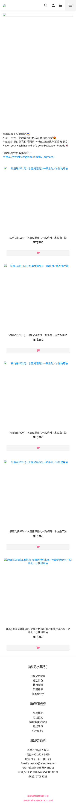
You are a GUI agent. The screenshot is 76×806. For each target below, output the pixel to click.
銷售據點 (38, 713)
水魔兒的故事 (38, 676)
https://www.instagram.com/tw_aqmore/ (28, 156)
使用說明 (38, 685)
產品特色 (38, 680)
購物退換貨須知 (38, 722)
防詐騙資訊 (38, 730)
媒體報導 (38, 689)
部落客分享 (38, 693)
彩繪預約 (38, 717)
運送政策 (38, 726)
